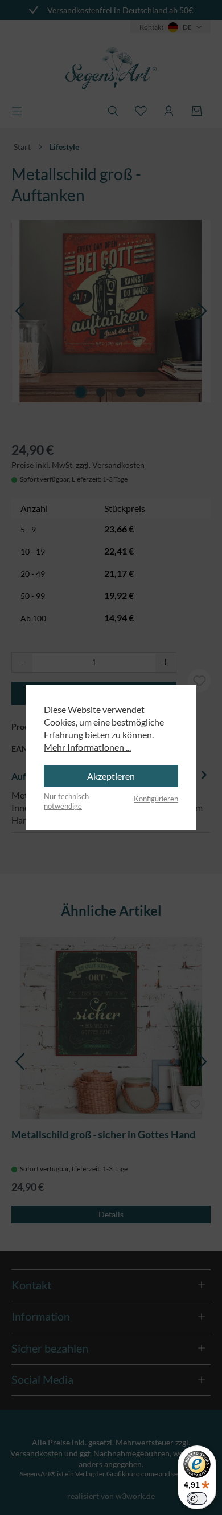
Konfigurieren (156, 798)
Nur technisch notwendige (66, 801)
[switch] (197, 1498)
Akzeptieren (111, 776)
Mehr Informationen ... (87, 747)
